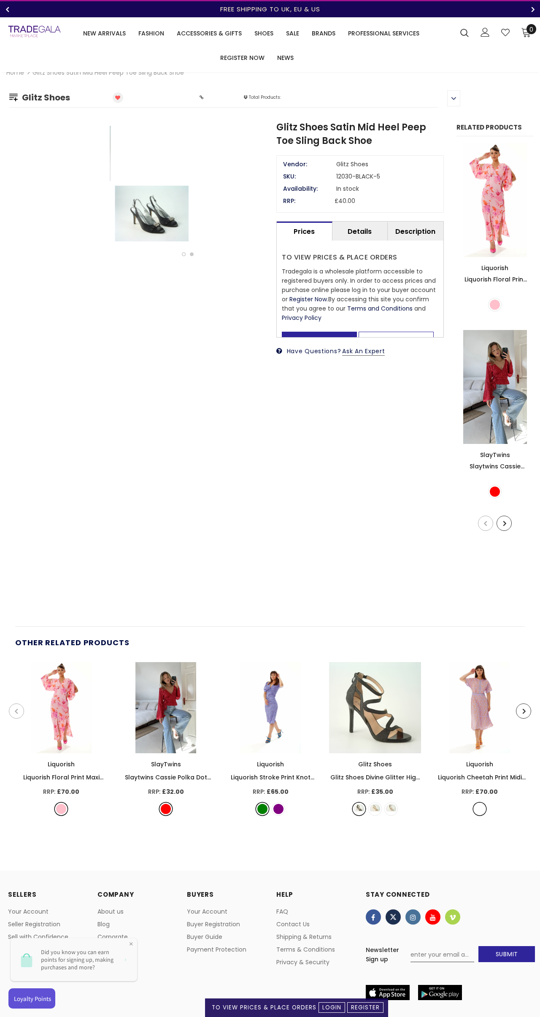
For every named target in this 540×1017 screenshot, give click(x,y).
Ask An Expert (363, 351)
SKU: (289, 176)
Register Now (308, 299)
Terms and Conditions (380, 308)
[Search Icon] (464, 32)
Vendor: (295, 164)
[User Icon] (485, 32)
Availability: (300, 188)
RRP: (289, 201)
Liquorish (494, 268)
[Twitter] (393, 917)
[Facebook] (373, 917)
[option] (188, 184)
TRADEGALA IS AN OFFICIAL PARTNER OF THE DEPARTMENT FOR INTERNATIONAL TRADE (345, 9)
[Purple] (278, 809)
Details (360, 231)
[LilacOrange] (479, 809)
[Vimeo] (452, 917)
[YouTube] (432, 917)
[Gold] (375, 809)
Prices (304, 231)
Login (331, 1007)
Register (365, 1007)
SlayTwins (495, 455)
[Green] (262, 809)
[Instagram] (413, 917)
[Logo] (34, 31)
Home (15, 72)
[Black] (359, 809)
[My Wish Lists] (505, 32)
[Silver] (391, 809)
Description (415, 231)
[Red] (495, 491)
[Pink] (495, 304)
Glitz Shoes (375, 764)
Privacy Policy (301, 318)
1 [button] (184, 254)
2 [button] (192, 254)
